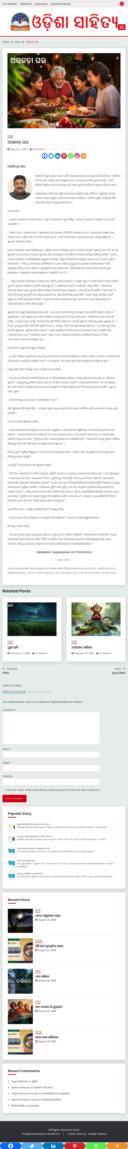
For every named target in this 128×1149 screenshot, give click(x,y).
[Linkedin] (57, 156)
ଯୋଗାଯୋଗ (41, 3)
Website (7, 776)
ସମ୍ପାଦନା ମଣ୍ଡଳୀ (60, 3)
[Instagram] (77, 156)
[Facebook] (45, 156)
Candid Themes (97, 1133)
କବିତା (37, 910)
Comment (9, 709)
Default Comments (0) (14, 691)
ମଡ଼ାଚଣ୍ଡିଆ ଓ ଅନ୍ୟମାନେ (56, 1093)
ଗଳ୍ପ (10, 135)
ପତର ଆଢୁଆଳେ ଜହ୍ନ (47, 915)
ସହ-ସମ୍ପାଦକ (38, 149)
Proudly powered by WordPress (41, 1133)
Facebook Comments (39, 691)
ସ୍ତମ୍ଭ (38, 940)
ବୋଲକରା (33, 1105)
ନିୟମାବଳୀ (25, 3)
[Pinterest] (64, 156)
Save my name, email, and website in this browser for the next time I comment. (53, 789)
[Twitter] (51, 156)
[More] (83, 156)
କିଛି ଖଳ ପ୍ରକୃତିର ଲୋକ (49, 946)
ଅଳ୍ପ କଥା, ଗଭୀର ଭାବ (26, 860)
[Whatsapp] (71, 156)
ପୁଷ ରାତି (13, 647)
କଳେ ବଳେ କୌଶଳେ (46, 1037)
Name (7, 749)
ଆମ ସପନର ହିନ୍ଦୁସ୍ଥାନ (48, 1007)
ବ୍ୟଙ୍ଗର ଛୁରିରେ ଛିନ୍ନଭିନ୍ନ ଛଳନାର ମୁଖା (33, 824)
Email (6, 762)
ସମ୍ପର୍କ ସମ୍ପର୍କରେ (52, 1099)
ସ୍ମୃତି (34, 1081)
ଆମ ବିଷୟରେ (9, 3)
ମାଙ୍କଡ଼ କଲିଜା (82, 647)
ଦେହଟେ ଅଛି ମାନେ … (44, 1087)
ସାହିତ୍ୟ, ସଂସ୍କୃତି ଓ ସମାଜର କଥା (30, 873)
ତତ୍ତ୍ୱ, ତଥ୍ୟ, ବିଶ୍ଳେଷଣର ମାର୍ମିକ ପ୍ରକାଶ (34, 836)
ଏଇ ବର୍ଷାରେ (42, 976)
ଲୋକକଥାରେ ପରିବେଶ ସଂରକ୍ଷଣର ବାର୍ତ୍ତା (33, 848)
